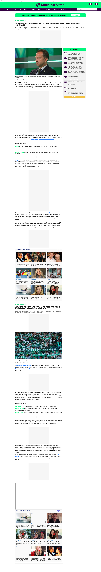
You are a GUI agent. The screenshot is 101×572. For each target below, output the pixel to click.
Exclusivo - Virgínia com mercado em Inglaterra (15, 1)
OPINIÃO (48, 9)
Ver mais (74, 96)
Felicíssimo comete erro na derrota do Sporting (47, 1)
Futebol (6, 9)
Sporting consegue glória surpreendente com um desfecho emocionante (39, 406)
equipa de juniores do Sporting (23, 365)
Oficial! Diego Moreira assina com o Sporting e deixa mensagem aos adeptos (42, 150)
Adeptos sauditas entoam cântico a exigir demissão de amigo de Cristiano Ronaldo (75, 67)
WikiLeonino (23, 9)
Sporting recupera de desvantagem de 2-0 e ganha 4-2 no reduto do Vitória (75, 78)
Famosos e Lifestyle (60, 9)
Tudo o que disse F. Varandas (31, 1)
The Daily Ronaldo (36, 9)
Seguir (77, 15)
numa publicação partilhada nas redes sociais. (42, 139)
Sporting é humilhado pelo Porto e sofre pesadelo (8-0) (76, 87)
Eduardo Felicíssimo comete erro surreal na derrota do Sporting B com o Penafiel (76, 72)
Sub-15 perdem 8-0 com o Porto (77, 1)
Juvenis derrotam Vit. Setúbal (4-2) (91, 1)
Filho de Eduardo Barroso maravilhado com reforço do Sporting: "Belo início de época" (75, 92)
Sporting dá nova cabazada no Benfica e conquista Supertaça (75, 63)
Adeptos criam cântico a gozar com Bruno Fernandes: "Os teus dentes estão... (76, 83)
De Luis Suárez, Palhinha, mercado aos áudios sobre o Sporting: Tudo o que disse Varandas (76, 53)
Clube (14, 9)
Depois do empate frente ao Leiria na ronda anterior (28, 368)
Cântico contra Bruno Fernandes (63, 1)
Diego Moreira (18, 160)
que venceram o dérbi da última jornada (46, 213)
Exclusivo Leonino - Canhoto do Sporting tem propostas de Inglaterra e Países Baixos (76, 58)
